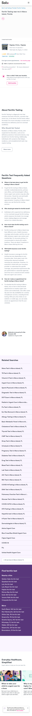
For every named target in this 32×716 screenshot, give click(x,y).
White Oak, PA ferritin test (11, 614)
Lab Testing (8, 8)
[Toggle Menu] (27, 3)
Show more (7, 149)
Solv (3, 8)
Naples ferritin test (8, 589)
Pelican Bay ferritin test (10, 592)
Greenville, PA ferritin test (11, 617)
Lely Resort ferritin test (10, 587)
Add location (12, 83)
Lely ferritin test (7, 584)
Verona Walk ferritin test (10, 597)
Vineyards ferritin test (9, 600)
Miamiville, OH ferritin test (11, 628)
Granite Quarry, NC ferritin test (12, 620)
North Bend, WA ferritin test (11, 609)
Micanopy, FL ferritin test (10, 622)
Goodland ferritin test (9, 582)
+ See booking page (25, 60)
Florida (14, 8)
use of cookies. (20, 710)
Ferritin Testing (21, 8)
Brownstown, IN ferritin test (11, 630)
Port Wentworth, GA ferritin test (13, 612)
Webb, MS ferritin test (9, 625)
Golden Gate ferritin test (10, 579)
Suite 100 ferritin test (9, 595)
